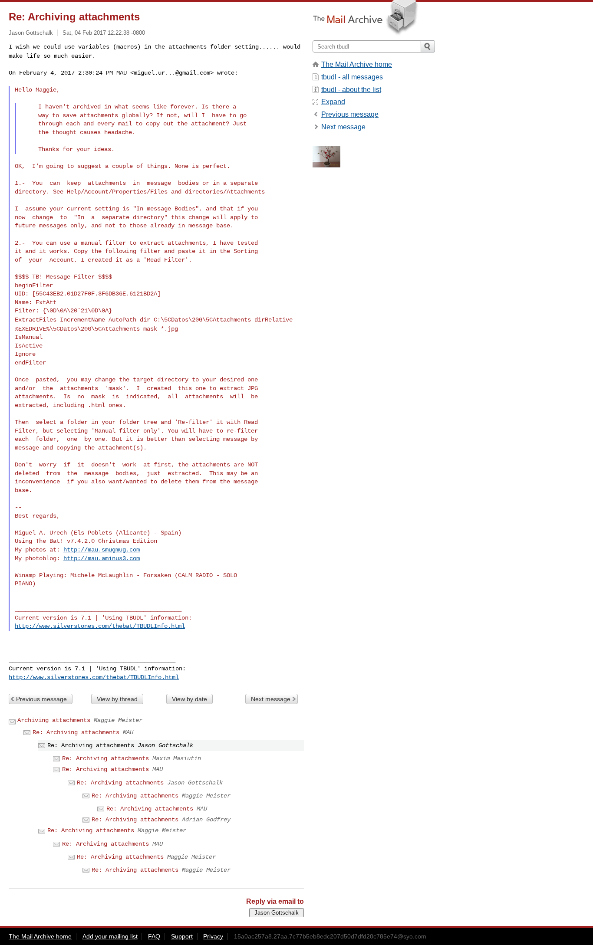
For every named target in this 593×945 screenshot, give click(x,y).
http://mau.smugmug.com (101, 549)
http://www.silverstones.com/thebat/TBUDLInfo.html (100, 626)
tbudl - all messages (352, 77)
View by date (189, 699)
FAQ (154, 936)
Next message (270, 699)
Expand (333, 101)
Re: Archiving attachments (76, 732)
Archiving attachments (53, 720)
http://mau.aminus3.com (101, 558)
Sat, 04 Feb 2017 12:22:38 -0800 (104, 33)
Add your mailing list (110, 936)
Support (182, 936)
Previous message (41, 699)
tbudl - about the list (351, 89)
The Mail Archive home (356, 64)
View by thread (117, 699)
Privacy (213, 936)
